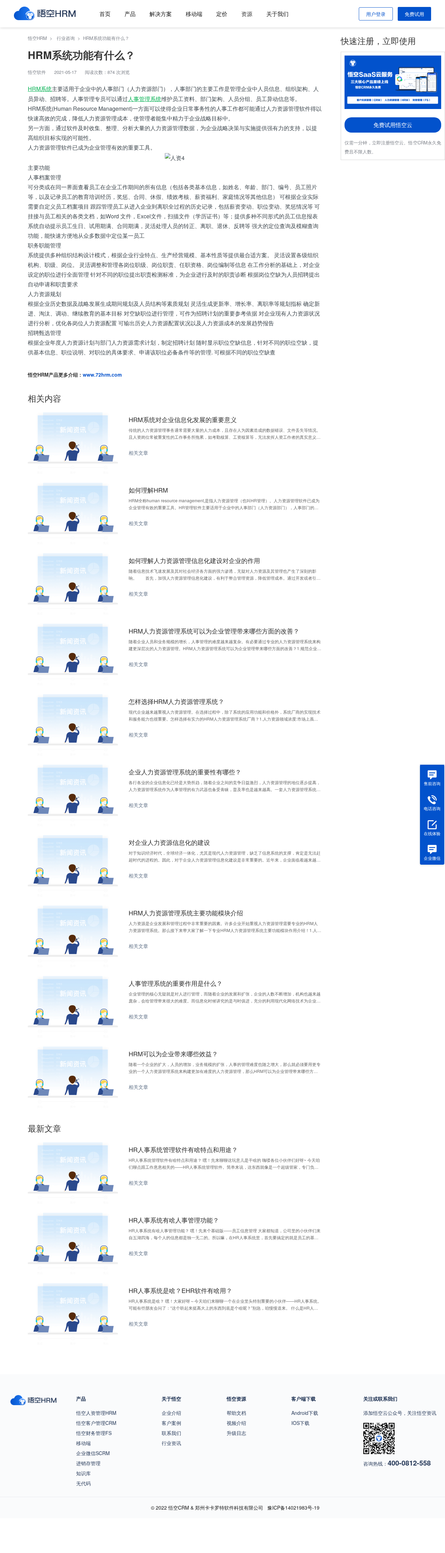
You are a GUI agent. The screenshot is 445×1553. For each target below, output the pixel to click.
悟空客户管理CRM (96, 1422)
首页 (105, 14)
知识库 (83, 1473)
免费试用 (414, 13)
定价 (221, 14)
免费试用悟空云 (392, 125)
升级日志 (236, 1432)
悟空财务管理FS (94, 1432)
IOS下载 (300, 1422)
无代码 (83, 1483)
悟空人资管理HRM (96, 1412)
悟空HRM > (41, 38)
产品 (130, 14)
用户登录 (376, 13)
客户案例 (171, 1422)
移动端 (194, 14)
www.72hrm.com (102, 374)
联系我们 (171, 1432)
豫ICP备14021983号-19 (293, 1507)
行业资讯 (171, 1442)
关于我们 (277, 14)
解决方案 (160, 14)
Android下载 (304, 1412)
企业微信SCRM (93, 1453)
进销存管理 (88, 1463)
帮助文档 (236, 1412)
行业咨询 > (70, 38)
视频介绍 (236, 1422)
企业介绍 (171, 1412)
